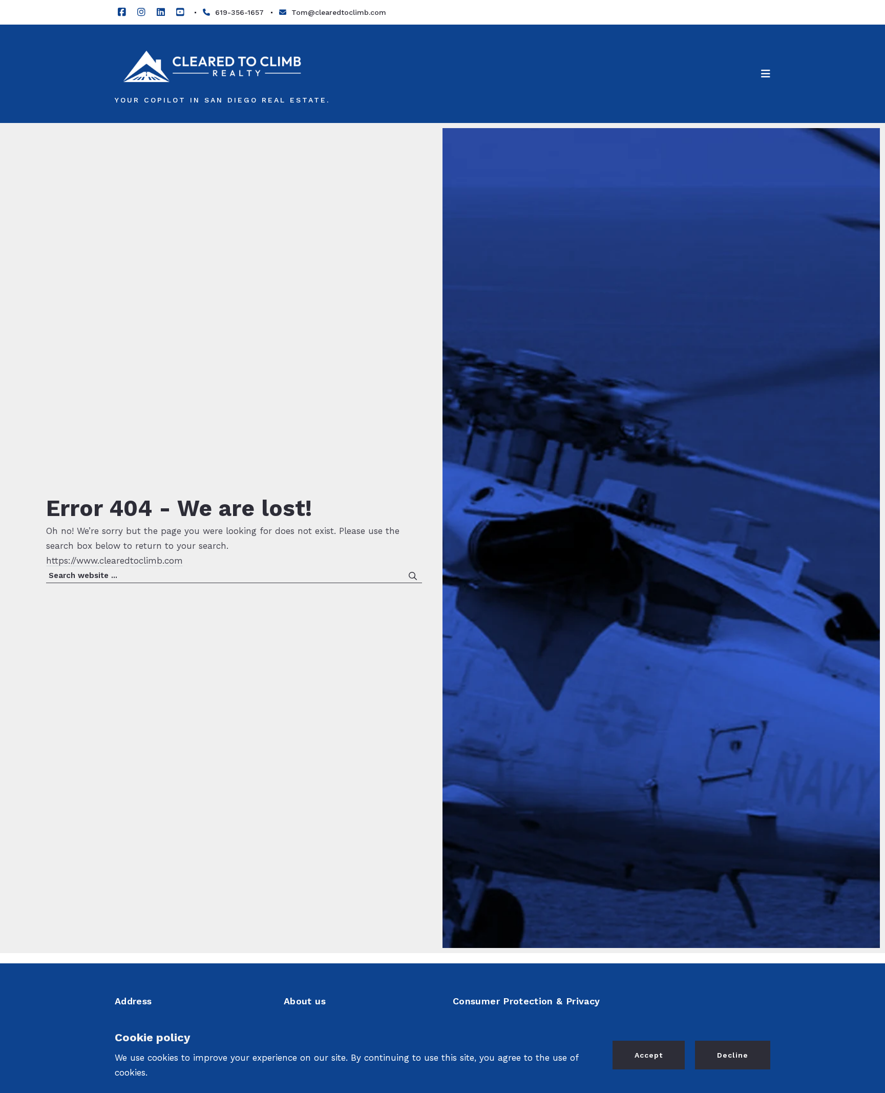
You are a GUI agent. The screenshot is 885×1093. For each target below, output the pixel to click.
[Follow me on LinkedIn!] (160, 12)
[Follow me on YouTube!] (180, 12)
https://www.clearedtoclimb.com (114, 560)
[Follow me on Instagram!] (141, 12)
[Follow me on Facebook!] (122, 12)
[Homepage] (212, 66)
